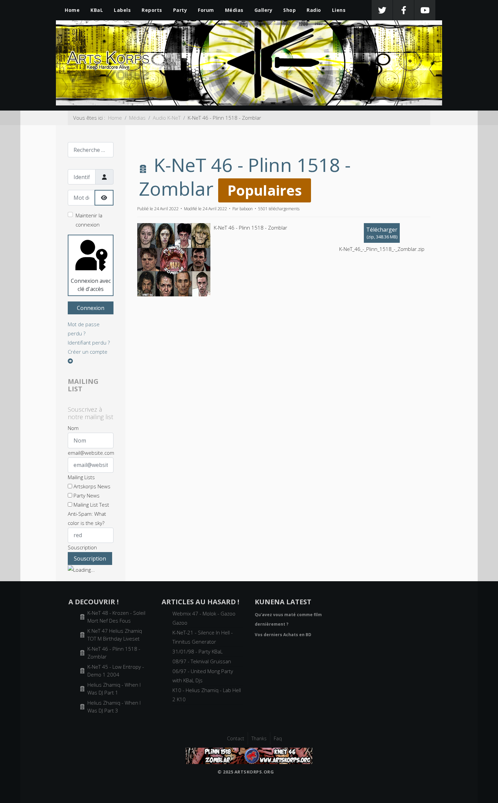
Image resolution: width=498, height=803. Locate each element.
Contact (235, 738)
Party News (86, 495)
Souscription (82, 547)
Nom (73, 428)
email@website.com (91, 452)
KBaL (96, 10)
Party (180, 10)
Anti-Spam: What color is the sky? (87, 518)
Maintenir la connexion (89, 220)
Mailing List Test (90, 504)
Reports (152, 10)
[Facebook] (403, 10)
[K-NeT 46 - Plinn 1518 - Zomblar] (249, 755)
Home (72, 10)
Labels (122, 10)
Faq (278, 738)
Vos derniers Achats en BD (283, 635)
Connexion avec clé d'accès (91, 285)
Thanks (259, 738)
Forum (206, 10)
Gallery (263, 10)
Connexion (90, 308)
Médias (234, 10)
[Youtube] (425, 10)
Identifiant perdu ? (89, 342)
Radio (314, 10)
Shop (289, 10)
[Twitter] (382, 10)
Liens (339, 10)
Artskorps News (91, 486)
